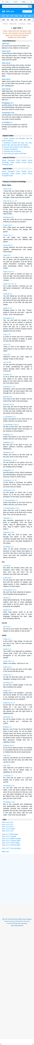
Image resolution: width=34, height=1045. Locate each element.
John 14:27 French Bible (10, 843)
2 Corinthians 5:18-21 (11, 424)
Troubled (5, 164)
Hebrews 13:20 (8, 532)
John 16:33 (6, 51)
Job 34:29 (6, 566)
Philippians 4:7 (7, 103)
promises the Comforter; (12, 151)
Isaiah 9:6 (6, 255)
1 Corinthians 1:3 (9, 417)
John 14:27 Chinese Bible (11, 841)
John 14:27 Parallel (9, 836)
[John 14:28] (31, 468)
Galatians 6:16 (8, 452)
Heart (12, 162)
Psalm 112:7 (7, 675)
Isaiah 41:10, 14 (9, 703)
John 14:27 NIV (7, 822)
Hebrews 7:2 (7, 518)
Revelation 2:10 (9, 785)
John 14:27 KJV (7, 831)
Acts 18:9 (6, 765)
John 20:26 (6, 89)
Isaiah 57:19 (7, 308)
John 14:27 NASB (8, 829)
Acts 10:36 (7, 362)
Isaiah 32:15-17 (8, 272)
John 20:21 (6, 79)
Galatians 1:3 (8, 434)
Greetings (5, 162)
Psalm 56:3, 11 (8, 661)
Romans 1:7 (7, 374)
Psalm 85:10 (7, 245)
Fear (18, 160)
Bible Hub (5, 852)
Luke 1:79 (6, 334)
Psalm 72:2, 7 (8, 235)
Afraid (4, 160)
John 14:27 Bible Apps (10, 834)
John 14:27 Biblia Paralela (11, 838)
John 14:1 (5, 43)
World (11, 164)
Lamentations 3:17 (10, 590)
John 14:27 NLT (7, 824)
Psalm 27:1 (7, 649)
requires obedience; (11, 149)
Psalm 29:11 (7, 225)
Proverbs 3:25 (8, 683)
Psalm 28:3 (7, 578)
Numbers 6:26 (8, 217)
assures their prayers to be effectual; (17, 147)
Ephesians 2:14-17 (10, 460)
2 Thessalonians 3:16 (11, 508)
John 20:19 (6, 63)
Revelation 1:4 (8, 547)
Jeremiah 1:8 (8, 717)
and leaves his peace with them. (15, 153)
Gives (30, 160)
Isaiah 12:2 (7, 690)
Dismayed (11, 160)
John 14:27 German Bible (11, 845)
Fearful (23, 160)
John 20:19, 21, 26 (10, 201)
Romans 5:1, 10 (9, 387)
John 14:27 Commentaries (11, 848)
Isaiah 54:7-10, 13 (9, 284)
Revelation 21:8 (9, 802)
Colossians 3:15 (8, 113)
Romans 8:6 (7, 397)
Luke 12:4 (6, 755)
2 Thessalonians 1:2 (10, 500)
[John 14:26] (2, 468)
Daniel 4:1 (7, 598)
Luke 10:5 (6, 354)
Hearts (18, 162)
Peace (30, 162)
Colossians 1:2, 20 (10, 480)
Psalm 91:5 (7, 667)
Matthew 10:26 (8, 745)
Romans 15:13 (8, 404)
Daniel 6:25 (7, 610)
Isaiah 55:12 (7, 294)
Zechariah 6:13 (8, 318)
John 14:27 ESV (8, 827)
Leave (24, 162)
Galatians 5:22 (8, 442)
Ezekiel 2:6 (7, 727)
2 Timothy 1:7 (7, 122)
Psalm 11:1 (7, 639)
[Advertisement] (17, 868)
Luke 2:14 (6, 344)
